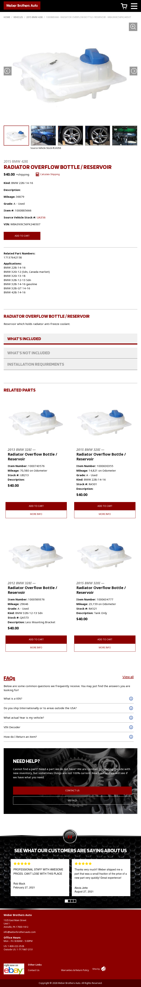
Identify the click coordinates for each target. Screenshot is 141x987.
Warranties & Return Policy (75, 970)
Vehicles (18, 17)
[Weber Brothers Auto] (22, 6)
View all (128, 677)
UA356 (41, 217)
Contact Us (72, 790)
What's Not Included (28, 352)
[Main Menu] (134, 6)
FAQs (9, 678)
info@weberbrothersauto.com (20, 932)
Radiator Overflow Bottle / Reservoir (32, 454)
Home (7, 17)
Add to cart (22, 235)
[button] (134, 71)
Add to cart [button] (36, 506)
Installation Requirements (35, 364)
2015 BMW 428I (34, 17)
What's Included (24, 338)
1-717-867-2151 (25, 949)
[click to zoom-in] (70, 73)
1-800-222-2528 (16, 946)
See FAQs (72, 800)
